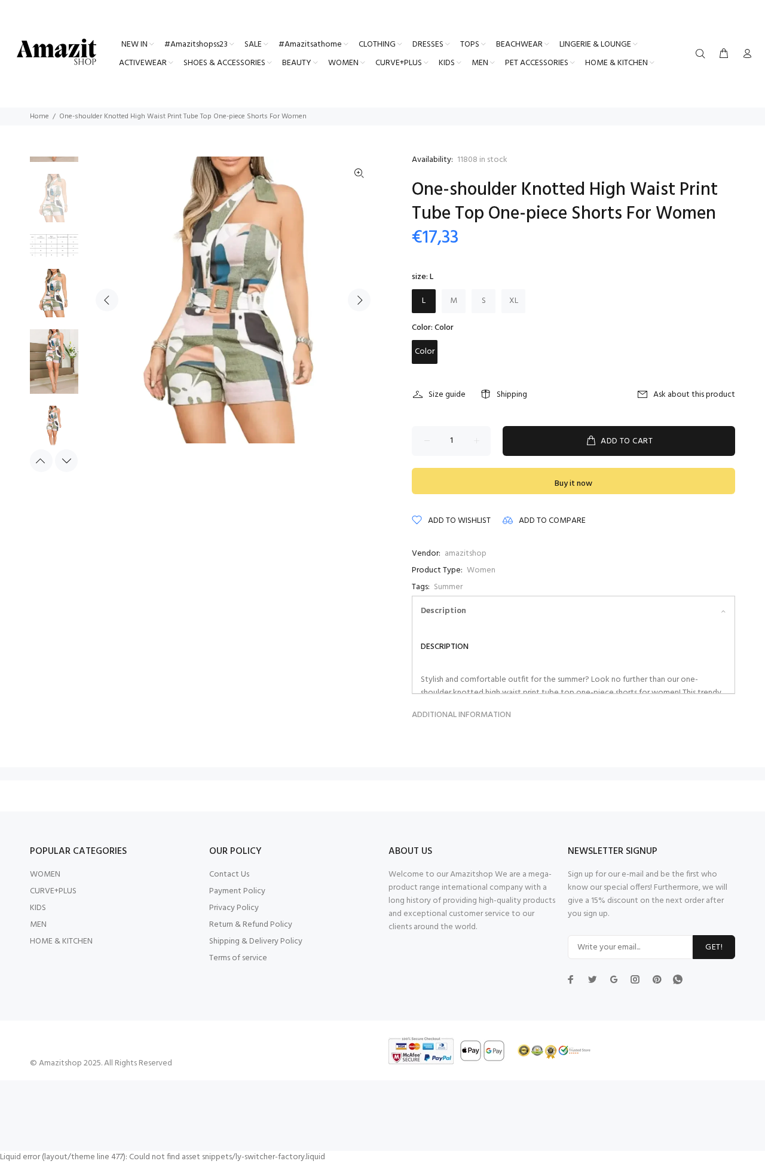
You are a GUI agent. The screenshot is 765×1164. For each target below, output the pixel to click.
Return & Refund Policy (250, 925)
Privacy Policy (234, 908)
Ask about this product (694, 395)
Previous (107, 300)
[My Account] (744, 54)
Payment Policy (237, 891)
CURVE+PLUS (53, 891)
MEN (38, 925)
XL (513, 301)
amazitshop (465, 553)
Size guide (447, 395)
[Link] (359, 174)
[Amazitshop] (57, 52)
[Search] (702, 54)
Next (359, 300)
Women (481, 570)
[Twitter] (571, 979)
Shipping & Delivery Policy (255, 941)
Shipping (512, 395)
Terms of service (238, 958)
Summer (448, 587)
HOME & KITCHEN (61, 941)
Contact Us (229, 874)
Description (443, 611)
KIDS (38, 908)
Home (39, 116)
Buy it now (573, 484)
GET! (714, 947)
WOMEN (45, 874)
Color (424, 352)
